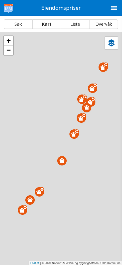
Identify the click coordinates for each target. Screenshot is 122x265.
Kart (47, 24)
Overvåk (103, 24)
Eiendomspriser (61, 7)
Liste (75, 24)
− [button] (9, 50)
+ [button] (9, 41)
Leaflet (34, 263)
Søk (18, 24)
